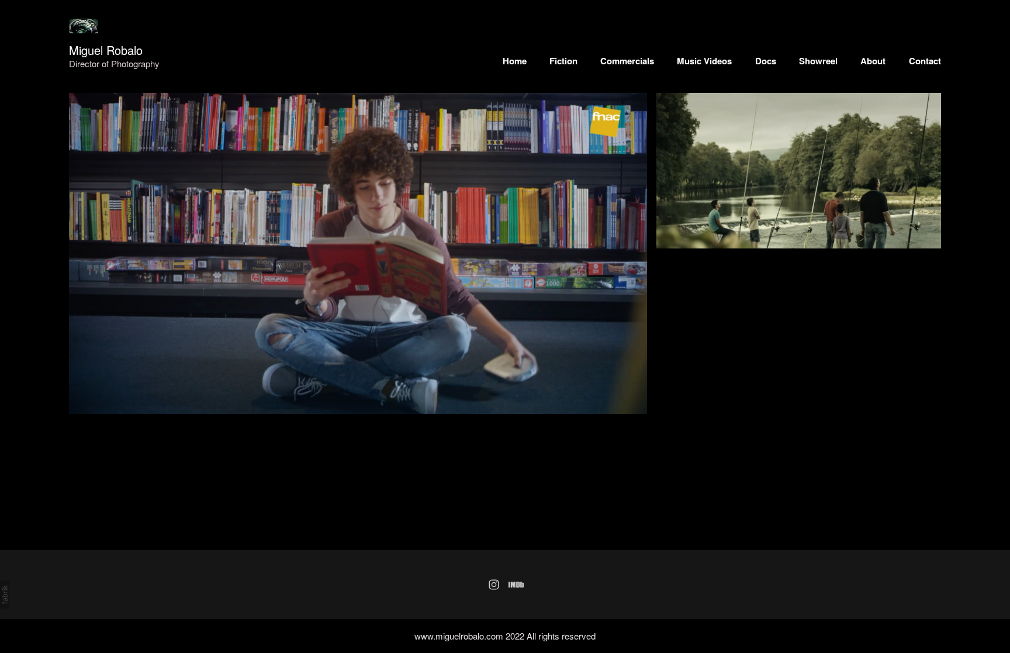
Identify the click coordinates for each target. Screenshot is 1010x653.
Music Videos (704, 60)
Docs (765, 60)
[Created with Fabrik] (4, 595)
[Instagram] (494, 584)
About (873, 60)
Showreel (818, 60)
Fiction (563, 60)
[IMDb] (516, 584)
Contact (925, 60)
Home (515, 60)
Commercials (627, 60)
